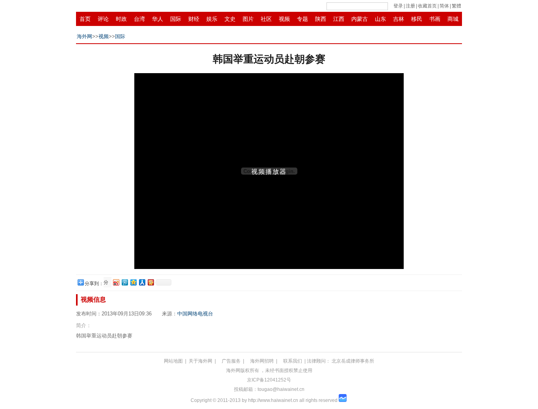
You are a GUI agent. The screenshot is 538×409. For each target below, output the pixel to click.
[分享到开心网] (150, 282)
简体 (444, 6)
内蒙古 (359, 19)
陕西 (320, 19)
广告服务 (231, 361)
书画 (434, 19)
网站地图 (173, 361)
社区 (266, 19)
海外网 (84, 36)
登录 (398, 6)
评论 (103, 19)
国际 (175, 19)
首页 (85, 19)
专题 (302, 19)
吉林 (398, 19)
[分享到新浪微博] (115, 282)
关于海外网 (200, 361)
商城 (452, 19)
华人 (157, 19)
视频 (284, 19)
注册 (410, 6)
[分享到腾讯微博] (124, 282)
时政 (121, 19)
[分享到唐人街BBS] (107, 282)
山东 (380, 19)
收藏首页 (427, 6)
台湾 (139, 19)
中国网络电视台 (195, 314)
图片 (248, 19)
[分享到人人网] (141, 282)
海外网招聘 (262, 361)
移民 (416, 19)
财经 (193, 19)
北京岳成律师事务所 (353, 361)
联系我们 (292, 361)
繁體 (456, 6)
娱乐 (211, 19)
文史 (230, 19)
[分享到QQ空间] (133, 282)
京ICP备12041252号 (269, 380)
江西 (338, 19)
